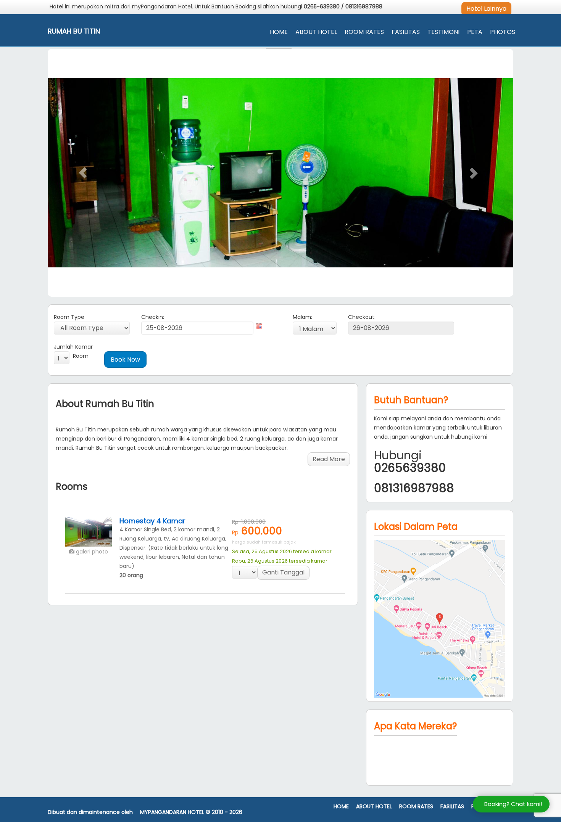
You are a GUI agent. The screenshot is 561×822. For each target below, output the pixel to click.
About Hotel (316, 31)
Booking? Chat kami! (513, 804)
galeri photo (91, 551)
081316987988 (363, 6)
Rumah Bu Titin (74, 31)
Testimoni (443, 31)
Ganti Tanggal (283, 572)
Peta (474, 31)
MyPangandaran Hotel (172, 812)
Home (279, 31)
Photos (502, 31)
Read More (329, 459)
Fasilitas (406, 31)
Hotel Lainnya (486, 8)
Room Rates (364, 31)
